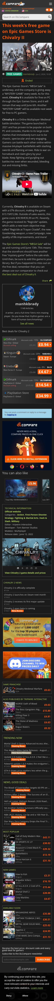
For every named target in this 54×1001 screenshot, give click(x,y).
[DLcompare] (27, 968)
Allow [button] (25, 995)
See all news (27, 323)
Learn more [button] (37, 988)
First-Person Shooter (36, 514)
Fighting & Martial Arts (26, 518)
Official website (13, 511)
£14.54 (43, 384)
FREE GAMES (14, 74)
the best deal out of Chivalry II (19, 274)
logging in (11, 414)
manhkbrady (29, 74)
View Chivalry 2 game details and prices (25, 573)
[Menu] (50, 4)
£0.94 (44, 344)
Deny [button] (9, 995)
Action (20, 514)
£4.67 (44, 371)
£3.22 (44, 358)
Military (15, 521)
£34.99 (43, 395)
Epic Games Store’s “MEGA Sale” (25, 244)
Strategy (9, 518)
